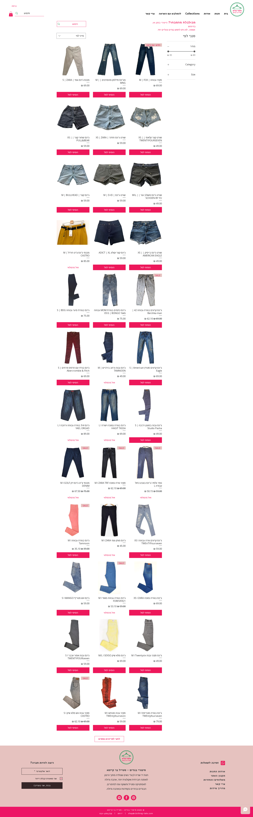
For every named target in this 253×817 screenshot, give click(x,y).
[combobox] (71, 36)
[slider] (168, 51)
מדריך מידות (217, 788)
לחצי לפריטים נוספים (109, 738)
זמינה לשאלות (210, 763)
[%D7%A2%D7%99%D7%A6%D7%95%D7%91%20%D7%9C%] (119, 797)
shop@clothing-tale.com (140, 813)
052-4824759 (105, 813)
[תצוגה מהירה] (109, 59)
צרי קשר (220, 784)
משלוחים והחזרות (214, 779)
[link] (11, 14)
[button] (192, 13)
